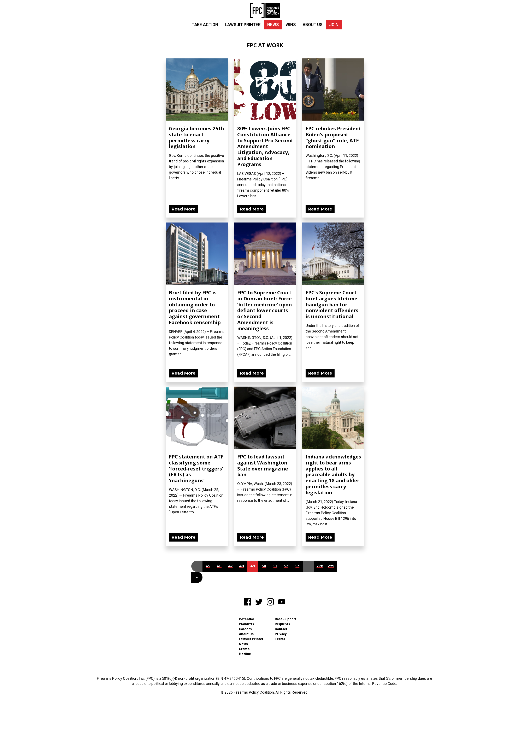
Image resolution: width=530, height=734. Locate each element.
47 (230, 566)
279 (331, 566)
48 (241, 566)
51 (275, 566)
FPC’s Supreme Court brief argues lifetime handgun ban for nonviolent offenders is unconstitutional (332, 304)
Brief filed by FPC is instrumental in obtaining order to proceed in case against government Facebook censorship (195, 307)
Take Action (205, 24)
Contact (281, 629)
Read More (183, 209)
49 (252, 566)
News (273, 24)
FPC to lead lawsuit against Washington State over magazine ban (262, 465)
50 (264, 566)
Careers (245, 629)
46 (219, 566)
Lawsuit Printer (243, 24)
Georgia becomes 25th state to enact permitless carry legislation (196, 137)
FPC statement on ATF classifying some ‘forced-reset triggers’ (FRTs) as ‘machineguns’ (196, 468)
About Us (312, 24)
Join (333, 24)
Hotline (245, 654)
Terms (280, 639)
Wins (290, 24)
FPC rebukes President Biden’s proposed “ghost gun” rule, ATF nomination (333, 137)
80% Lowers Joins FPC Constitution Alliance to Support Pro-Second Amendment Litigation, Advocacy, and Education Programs (265, 146)
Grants (244, 649)
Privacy (281, 634)
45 (208, 566)
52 (286, 566)
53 (297, 566)
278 (320, 566)
